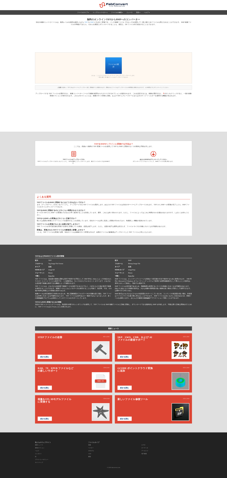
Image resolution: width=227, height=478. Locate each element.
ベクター (91, 448)
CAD (89, 453)
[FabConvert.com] (113, 5)
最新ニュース (113, 328)
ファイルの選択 (113, 65)
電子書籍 (144, 453)
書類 (89, 456)
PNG (116, 288)
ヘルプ (146, 12)
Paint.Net (51, 276)
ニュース (130, 12)
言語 (137, 12)
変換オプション (39, 448)
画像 (50, 267)
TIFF (86, 22)
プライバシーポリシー (41, 459)
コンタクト (38, 453)
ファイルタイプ (82, 12)
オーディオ (144, 448)
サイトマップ (39, 462)
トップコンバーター (99, 12)
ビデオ (143, 445)
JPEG (122, 288)
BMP (92, 22)
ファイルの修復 (116, 12)
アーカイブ (144, 450)
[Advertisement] (73, 38)
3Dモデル (91, 450)
